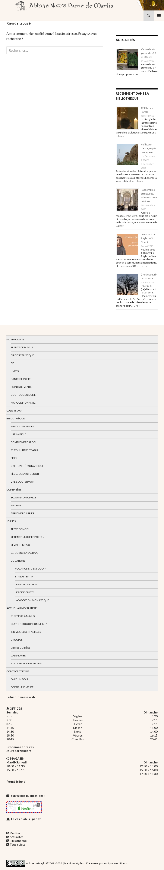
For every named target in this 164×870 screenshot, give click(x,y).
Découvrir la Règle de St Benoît (148, 238)
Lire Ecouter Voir (22, 481)
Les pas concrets (26, 584)
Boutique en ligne (23, 394)
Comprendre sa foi (23, 442)
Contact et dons (17, 671)
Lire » (121, 136)
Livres (15, 371)
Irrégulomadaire (22, 426)
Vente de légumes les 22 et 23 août (148, 53)
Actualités (16, 837)
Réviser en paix (20, 544)
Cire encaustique (22, 355)
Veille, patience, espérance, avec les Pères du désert (148, 152)
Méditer (16, 505)
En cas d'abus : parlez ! (26, 819)
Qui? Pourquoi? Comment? (29, 623)
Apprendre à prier (22, 513)
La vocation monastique (32, 600)
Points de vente (21, 386)
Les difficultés (24, 592)
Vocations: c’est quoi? (30, 568)
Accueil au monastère (21, 608)
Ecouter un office (23, 497)
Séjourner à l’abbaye (24, 552)
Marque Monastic (23, 402)
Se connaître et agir (24, 450)
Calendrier (18, 655)
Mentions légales (74, 863)
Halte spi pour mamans (26, 663)
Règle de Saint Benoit (25, 473)
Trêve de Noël (20, 529)
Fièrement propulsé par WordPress (106, 863)
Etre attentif (24, 576)
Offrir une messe (22, 687)
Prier (14, 458)
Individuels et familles (26, 631)
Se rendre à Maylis (23, 616)
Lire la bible (18, 434)
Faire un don (19, 679)
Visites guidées (20, 647)
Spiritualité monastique (27, 465)
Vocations (18, 560)
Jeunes (11, 521)
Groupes (16, 639)
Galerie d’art (15, 410)
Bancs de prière (21, 379)
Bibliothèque (15, 418)
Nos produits (15, 339)
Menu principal (159, 15)
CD (12, 363)
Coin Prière (13, 489)
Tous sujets (17, 844)
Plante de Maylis (22, 347)
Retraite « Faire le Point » (27, 537)
